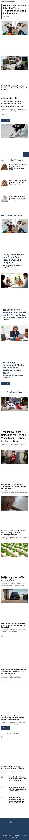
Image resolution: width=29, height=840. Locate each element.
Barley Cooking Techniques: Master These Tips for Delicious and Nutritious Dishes (18, 167)
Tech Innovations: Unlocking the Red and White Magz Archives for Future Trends (13, 436)
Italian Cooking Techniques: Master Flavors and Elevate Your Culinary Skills (17, 778)
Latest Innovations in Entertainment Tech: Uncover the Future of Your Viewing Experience (13, 671)
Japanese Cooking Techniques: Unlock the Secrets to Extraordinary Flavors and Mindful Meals (17, 800)
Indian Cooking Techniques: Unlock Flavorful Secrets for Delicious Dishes (17, 789)
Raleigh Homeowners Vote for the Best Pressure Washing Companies (13, 258)
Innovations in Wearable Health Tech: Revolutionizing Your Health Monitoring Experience (14, 532)
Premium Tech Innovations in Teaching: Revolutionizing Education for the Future (14, 486)
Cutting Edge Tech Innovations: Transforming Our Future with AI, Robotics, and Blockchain (12, 718)
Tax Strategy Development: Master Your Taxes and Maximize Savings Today (13, 367)
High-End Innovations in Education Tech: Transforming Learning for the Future (15, 9)
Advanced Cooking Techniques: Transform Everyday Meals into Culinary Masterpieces (12, 102)
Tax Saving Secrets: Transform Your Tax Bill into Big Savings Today (14, 312)
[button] (26, 154)
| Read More (6, 16)
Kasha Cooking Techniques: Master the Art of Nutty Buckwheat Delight (18, 182)
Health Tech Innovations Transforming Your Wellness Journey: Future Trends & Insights (14, 88)
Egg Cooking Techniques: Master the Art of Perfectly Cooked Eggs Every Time (17, 198)
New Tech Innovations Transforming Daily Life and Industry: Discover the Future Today (13, 625)
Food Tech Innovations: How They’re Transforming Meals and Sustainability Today (13, 579)
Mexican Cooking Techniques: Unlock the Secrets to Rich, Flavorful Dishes (13, 767)
